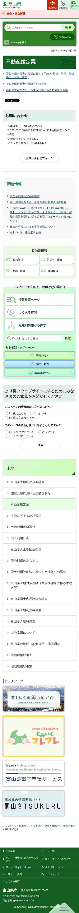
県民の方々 (42, 355)
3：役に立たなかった (22, 417)
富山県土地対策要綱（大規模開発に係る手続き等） (41, 585)
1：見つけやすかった (22, 431)
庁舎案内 (10, 851)
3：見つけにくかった (22, 436)
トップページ (10, 825)
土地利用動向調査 (23, 527)
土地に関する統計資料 (26, 515)
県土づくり (25, 825)
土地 (10, 468)
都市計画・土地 (60, 825)
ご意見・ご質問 (14, 874)
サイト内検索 (9, 28)
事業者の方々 (42, 373)
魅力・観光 (42, 363)
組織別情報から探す (32, 325)
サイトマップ (52, 874)
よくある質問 (28, 312)
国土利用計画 (20, 538)
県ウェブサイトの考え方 (58, 859)
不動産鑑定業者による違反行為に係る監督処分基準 (37, 90)
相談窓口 (53, 271)
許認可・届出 (54, 259)
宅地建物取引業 (21, 666)
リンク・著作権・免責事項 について (22, 859)
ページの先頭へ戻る (62, 907)
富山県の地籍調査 (23, 621)
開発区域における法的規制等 (31, 493)
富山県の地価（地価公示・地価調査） (37, 643)
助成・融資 (19, 271)
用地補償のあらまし (24, 560)
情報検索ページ (29, 299)
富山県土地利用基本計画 (27, 482)
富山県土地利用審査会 (26, 610)
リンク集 (49, 851)
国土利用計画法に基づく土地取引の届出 (38, 571)
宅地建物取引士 (21, 655)
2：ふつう (40, 413)
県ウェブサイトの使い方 (18, 867)
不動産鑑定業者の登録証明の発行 (26, 83)
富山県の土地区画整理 (26, 549)
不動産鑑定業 (20, 504)
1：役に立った (17, 413)
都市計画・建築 (41, 825)
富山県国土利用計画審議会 (29, 598)
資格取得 (18, 259)
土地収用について (23, 632)
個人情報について (54, 867)
